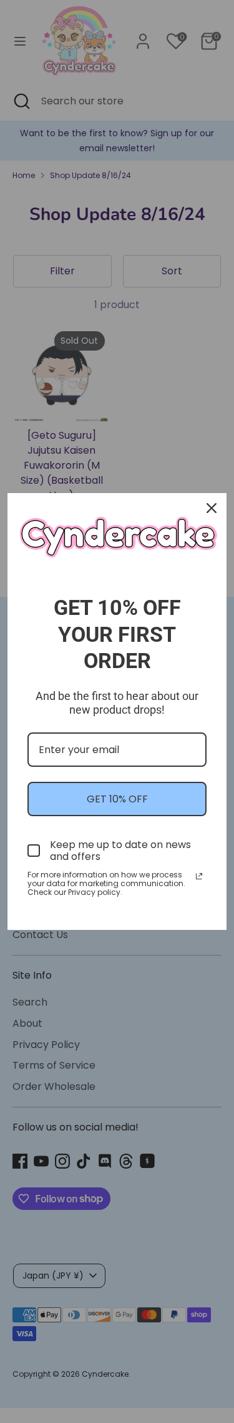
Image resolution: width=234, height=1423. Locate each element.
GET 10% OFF (117, 799)
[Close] (212, 508)
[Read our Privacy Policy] (199, 876)
